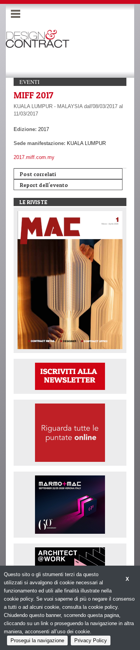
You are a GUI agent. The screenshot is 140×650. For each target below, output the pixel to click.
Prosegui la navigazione (37, 640)
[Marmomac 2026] (70, 504)
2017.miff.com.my (34, 157)
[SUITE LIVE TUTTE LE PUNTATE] (70, 432)
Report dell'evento (44, 185)
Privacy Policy (90, 640)
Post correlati (38, 174)
